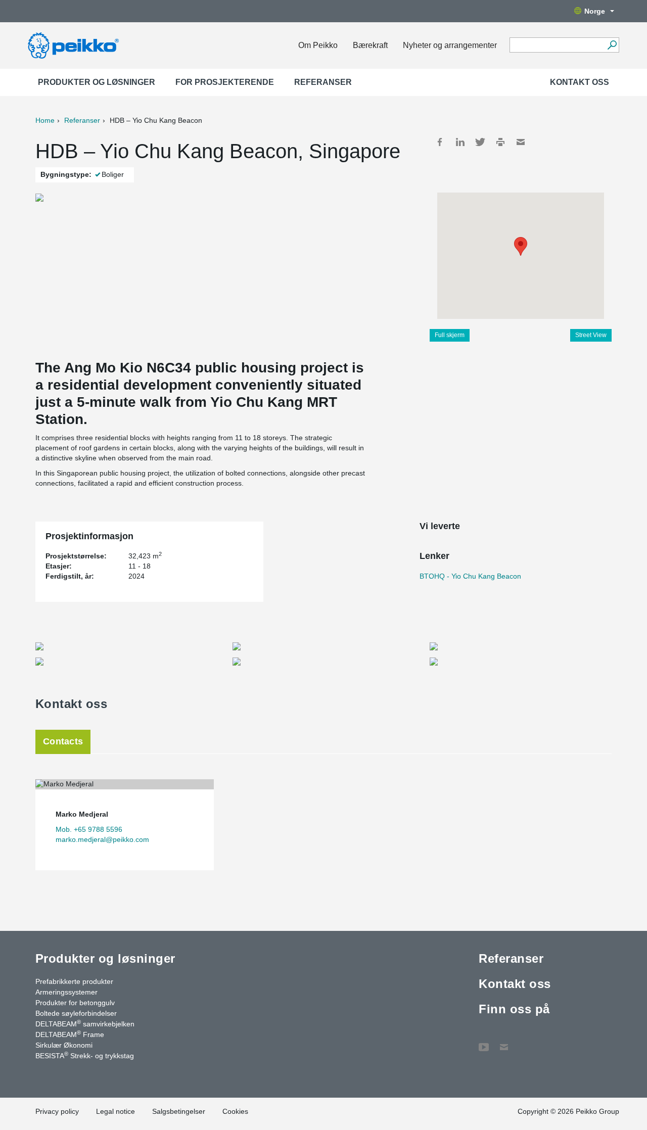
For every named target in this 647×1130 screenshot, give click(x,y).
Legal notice (115, 1111)
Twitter (480, 142)
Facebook (440, 142)
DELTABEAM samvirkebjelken (84, 1023)
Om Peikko (318, 45)
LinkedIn (460, 142)
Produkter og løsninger (96, 82)
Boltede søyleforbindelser (76, 1013)
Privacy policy (57, 1111)
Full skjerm (450, 335)
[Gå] (612, 45)
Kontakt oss (579, 82)
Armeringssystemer (66, 992)
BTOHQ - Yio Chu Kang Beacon (470, 576)
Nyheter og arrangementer (450, 45)
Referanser (323, 82)
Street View (591, 335)
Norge (594, 11)
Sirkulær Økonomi (64, 1045)
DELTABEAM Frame (69, 1034)
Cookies (235, 1111)
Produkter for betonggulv (75, 1003)
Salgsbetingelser (178, 1111)
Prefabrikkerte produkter (74, 981)
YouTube (484, 1042)
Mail (521, 142)
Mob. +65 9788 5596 (89, 829)
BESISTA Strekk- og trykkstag (84, 1055)
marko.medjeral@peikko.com (102, 839)
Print (500, 142)
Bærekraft (370, 45)
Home (45, 120)
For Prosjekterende (224, 82)
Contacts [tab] (63, 741)
